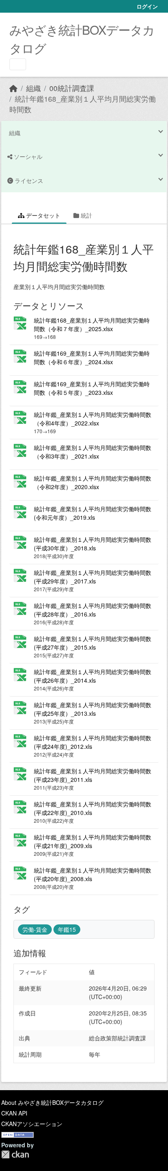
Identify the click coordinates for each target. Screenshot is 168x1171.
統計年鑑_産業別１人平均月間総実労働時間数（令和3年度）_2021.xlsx (92, 451)
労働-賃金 (34, 929)
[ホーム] (13, 88)
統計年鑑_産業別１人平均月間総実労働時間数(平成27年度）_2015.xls (92, 642)
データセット (42, 215)
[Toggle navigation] (17, 64)
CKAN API (14, 1113)
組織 (33, 88)
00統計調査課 (71, 88)
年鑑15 (67, 929)
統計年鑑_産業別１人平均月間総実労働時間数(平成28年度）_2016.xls (92, 609)
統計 (85, 215)
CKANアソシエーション (31, 1124)
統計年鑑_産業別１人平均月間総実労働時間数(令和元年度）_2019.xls (92, 513)
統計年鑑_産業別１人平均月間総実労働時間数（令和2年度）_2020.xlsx (92, 482)
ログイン (147, 6)
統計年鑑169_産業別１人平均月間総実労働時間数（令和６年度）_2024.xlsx (92, 357)
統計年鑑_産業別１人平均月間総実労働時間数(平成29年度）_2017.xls (92, 576)
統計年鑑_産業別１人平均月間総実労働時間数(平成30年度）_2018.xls (92, 543)
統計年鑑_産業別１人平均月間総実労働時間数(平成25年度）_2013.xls (92, 709)
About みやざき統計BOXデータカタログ (52, 1102)
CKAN (15, 1154)
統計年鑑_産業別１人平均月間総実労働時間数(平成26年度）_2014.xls (92, 676)
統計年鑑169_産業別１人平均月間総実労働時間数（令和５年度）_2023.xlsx (92, 388)
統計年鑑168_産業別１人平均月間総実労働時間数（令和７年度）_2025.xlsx (92, 324)
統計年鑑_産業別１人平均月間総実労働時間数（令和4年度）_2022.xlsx (92, 418)
